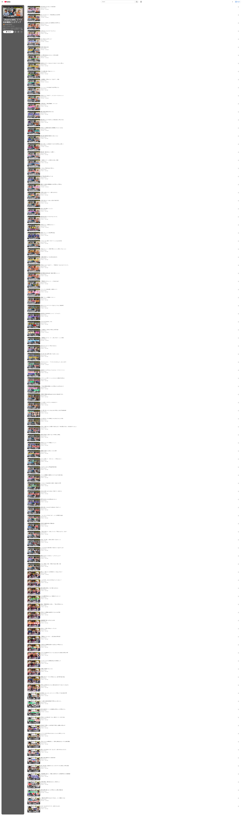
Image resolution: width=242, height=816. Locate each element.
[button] (13, 12)
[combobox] (118, 2)
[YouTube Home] (7, 2)
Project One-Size (43, 16)
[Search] (137, 2)
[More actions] (21, 32)
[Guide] (2, 2)
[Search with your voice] (141, 2)
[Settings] (232, 2)
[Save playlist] (15, 32)
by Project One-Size (8, 24)
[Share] (18, 32)
